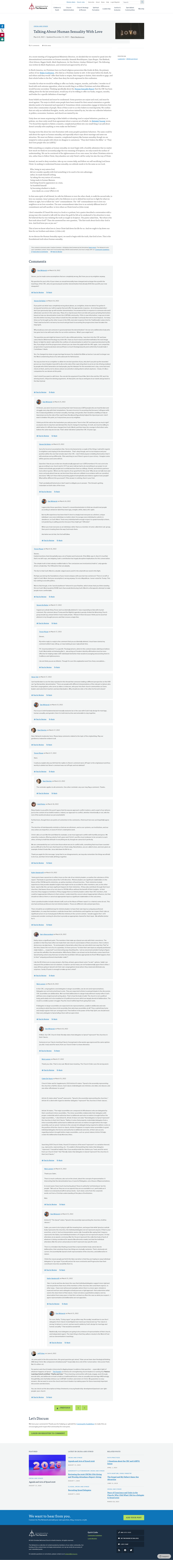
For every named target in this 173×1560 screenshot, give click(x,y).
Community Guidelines (102, 249)
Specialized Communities (130, 9)
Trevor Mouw (38, 549)
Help (107, 2)
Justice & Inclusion (117, 9)
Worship (141, 9)
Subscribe (91, 2)
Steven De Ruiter (40, 301)
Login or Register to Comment (48, 1433)
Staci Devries (42, 730)
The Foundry (57, 1372)
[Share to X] (2, 30)
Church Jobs (81, 2)
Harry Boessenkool (46, 934)
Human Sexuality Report (84, 88)
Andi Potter (41, 804)
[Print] (2, 39)
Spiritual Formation (95, 9)
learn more (92, 247)
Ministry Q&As (71, 2)
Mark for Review (57, 252)
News (103, 2)
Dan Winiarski (42, 270)
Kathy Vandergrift (37, 872)
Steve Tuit (34, 677)
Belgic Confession (47, 72)
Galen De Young (47, 1079)
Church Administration (68, 9)
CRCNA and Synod (41, 26)
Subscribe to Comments (40, 252)
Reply (50, 292)
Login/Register (115, 2)
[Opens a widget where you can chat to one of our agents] (164, 1556)
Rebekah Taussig (98, 121)
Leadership (107, 9)
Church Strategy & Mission (82, 9)
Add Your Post (134, 1517)
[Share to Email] (2, 35)
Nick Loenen (41, 984)
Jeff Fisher (41, 1353)
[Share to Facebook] (2, 26)
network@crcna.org (71, 1554)
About (98, 2)
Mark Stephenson (77, 37)
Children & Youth (57, 9)
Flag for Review (38, 292)
